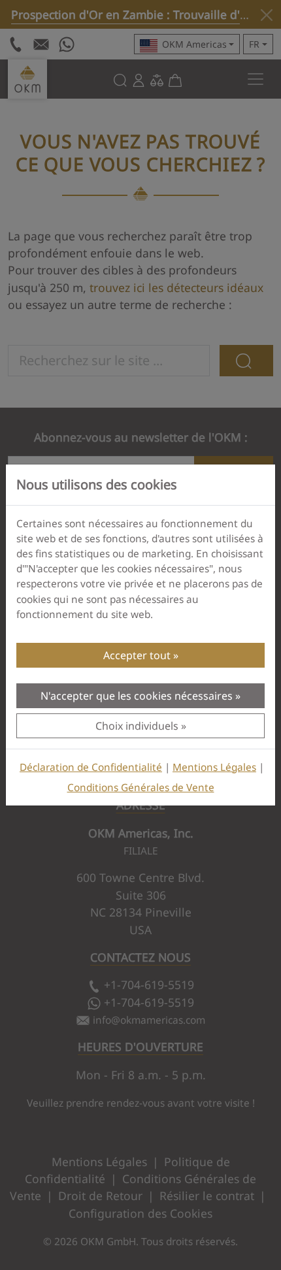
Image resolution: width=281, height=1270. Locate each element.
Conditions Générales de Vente (140, 787)
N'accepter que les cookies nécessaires (137, 696)
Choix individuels (136, 726)
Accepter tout (137, 655)
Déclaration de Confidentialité (91, 767)
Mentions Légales (214, 767)
